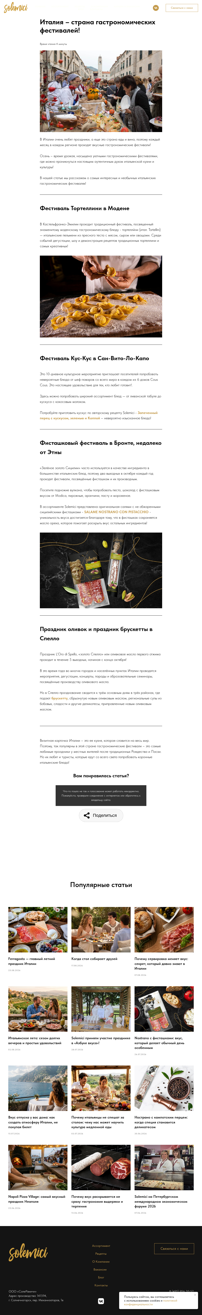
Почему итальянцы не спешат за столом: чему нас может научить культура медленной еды (97, 1122)
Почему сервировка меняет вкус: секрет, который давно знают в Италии (161, 963)
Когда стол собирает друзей (94, 959)
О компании (99, 6)
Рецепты (80, 6)
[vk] (156, 8)
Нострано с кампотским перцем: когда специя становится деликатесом (161, 1122)
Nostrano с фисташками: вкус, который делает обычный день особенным (159, 1043)
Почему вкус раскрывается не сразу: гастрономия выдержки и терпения (97, 1201)
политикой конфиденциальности (150, 1302)
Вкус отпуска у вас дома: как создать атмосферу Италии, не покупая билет (33, 1122)
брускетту (59, 698)
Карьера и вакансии (127, 6)
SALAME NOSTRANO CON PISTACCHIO (116, 512)
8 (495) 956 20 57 (181, 1291)
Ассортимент (60, 6)
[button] (182, 8)
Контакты (96, 9)
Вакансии (100, 1269)
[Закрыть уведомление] (195, 1295)
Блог (81, 9)
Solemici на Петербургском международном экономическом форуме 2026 (161, 1201)
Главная (40, 6)
